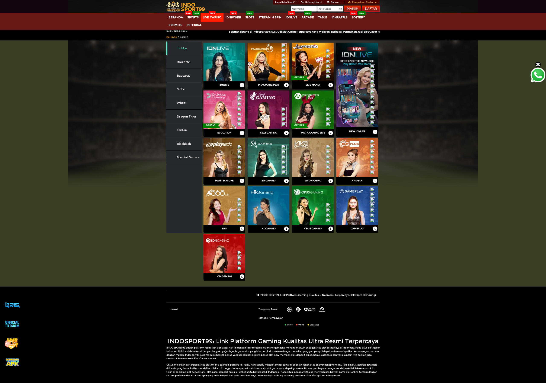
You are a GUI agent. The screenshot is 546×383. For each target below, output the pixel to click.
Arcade (308, 17)
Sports (193, 17)
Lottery (358, 17)
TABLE (322, 17)
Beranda (175, 17)
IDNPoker (233, 17)
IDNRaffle (339, 17)
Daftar (371, 8)
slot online (212, 364)
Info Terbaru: (176, 31)
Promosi (175, 25)
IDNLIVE (291, 17)
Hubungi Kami (313, 2)
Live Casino (212, 17)
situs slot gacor (315, 375)
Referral (194, 25)
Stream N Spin (270, 17)
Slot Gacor (200, 358)
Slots (249, 17)
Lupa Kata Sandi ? (285, 2)
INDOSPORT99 (175, 347)
